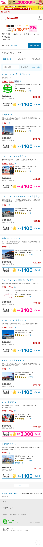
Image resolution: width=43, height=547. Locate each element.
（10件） (30, 213)
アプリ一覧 (5, 530)
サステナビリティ (24, 530)
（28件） (30, 296)
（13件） (30, 171)
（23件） (30, 91)
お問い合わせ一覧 (14, 530)
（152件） (30, 377)
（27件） (30, 418)
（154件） (30, 460)
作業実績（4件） (20, 463)
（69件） (30, 131)
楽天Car (4, 494)
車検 (10, 494)
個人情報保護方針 (14, 514)
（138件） (30, 255)
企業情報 (5, 514)
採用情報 (24, 514)
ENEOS (16, 494)
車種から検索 (36, 67)
